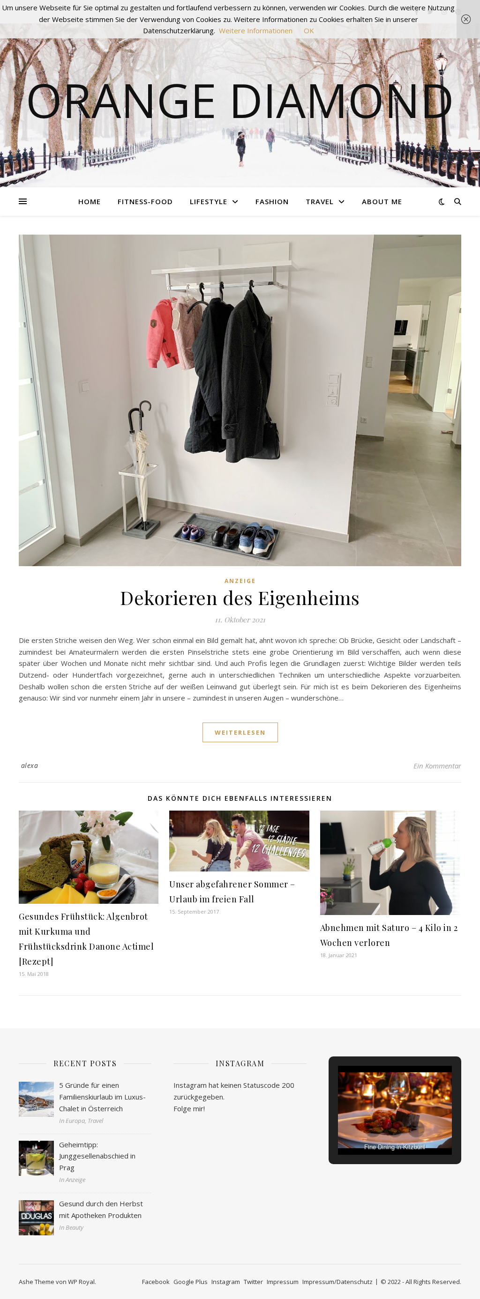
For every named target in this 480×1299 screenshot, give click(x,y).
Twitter (253, 1281)
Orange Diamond (240, 99)
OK (309, 30)
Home (89, 201)
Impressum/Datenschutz (337, 1281)
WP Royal (81, 1281)
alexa (29, 765)
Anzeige (240, 581)
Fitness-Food (145, 201)
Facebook (156, 1281)
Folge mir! (189, 1108)
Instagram (225, 1281)
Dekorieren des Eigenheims (240, 597)
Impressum (283, 1281)
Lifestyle (208, 201)
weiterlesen (240, 732)
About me (382, 201)
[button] (373, 1129)
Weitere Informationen (255, 30)
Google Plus (190, 1281)
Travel (320, 201)
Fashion (272, 201)
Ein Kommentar (437, 765)
